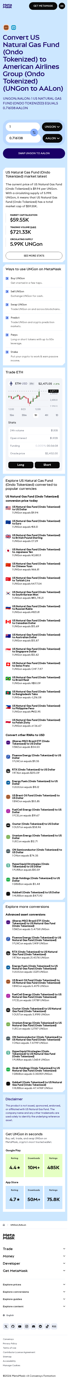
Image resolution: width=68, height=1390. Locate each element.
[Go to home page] (4, 1264)
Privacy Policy (10, 1382)
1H (34, 436)
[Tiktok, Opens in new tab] (47, 1365)
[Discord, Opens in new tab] (33, 1365)
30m (23, 436)
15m (12, 436)
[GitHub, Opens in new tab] (13, 1365)
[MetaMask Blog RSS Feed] (54, 1365)
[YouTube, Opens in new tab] (20, 1365)
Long (20, 486)
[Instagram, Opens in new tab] (27, 1365)
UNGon (47, 134)
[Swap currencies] (32, 140)
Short (45, 486)
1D (54, 436)
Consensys (8, 1378)
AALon (48, 145)
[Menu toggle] (59, 6)
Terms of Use (9, 1387)
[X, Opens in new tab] (6, 1365)
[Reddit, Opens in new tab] (40, 1365)
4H (44, 436)
